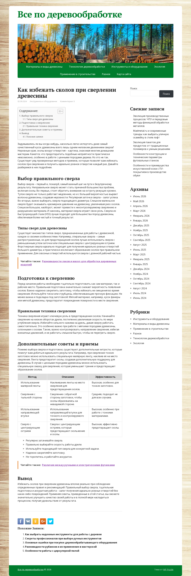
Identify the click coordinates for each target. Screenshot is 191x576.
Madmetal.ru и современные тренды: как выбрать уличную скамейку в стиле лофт (151, 134)
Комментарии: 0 (67, 101)
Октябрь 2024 (141, 278)
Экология (159, 66)
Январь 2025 (140, 264)
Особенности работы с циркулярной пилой (52, 550)
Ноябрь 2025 (140, 230)
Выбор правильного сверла (37, 115)
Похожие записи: (34, 136)
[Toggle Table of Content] (58, 111)
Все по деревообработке (70, 14)
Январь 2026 (140, 220)
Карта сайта (124, 74)
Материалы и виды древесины (44, 66)
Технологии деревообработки (87, 66)
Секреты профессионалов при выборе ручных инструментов (63, 538)
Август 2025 (140, 244)
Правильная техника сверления (42, 126)
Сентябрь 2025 (141, 240)
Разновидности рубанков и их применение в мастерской (61, 546)
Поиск (133, 88)
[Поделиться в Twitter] (50, 521)
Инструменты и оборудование (129, 66)
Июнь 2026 (139, 196)
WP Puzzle (168, 569)
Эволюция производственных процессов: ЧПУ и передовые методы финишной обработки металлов (151, 121)
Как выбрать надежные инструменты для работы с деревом (63, 534)
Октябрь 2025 (141, 235)
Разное (106, 74)
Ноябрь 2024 (140, 274)
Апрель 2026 (140, 206)
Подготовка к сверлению (35, 122)
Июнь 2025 (139, 249)
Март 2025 (139, 254)
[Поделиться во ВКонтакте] (28, 521)
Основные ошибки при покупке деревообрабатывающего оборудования (71, 542)
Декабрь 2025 (141, 225)
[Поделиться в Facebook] (21, 521)
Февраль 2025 (141, 259)
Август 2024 (140, 288)
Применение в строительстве (77, 74)
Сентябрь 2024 (141, 283)
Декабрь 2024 (141, 269)
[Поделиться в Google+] (43, 521)
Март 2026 (139, 210)
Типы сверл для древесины (39, 119)
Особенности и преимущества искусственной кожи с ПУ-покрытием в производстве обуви (151, 170)
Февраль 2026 (141, 215)
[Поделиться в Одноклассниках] (35, 521)
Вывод (25, 133)
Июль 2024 (139, 293)
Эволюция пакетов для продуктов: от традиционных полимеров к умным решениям (151, 146)
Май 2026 (138, 201)
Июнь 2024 (139, 298)
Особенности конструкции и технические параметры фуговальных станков (150, 157)
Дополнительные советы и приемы (41, 129)
